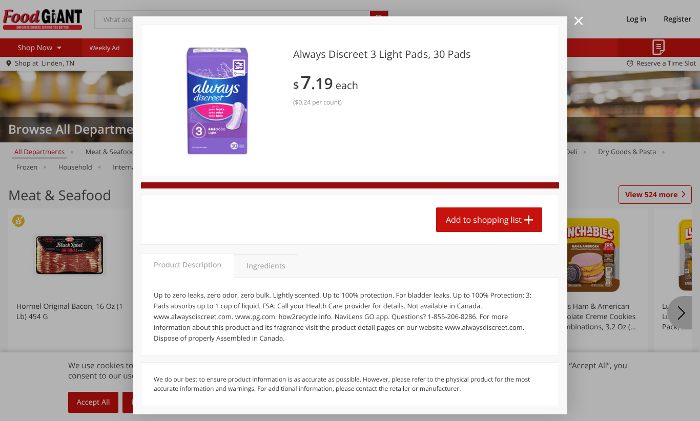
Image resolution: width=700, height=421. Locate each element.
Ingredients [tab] (265, 266)
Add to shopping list (484, 219)
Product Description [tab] (187, 265)
